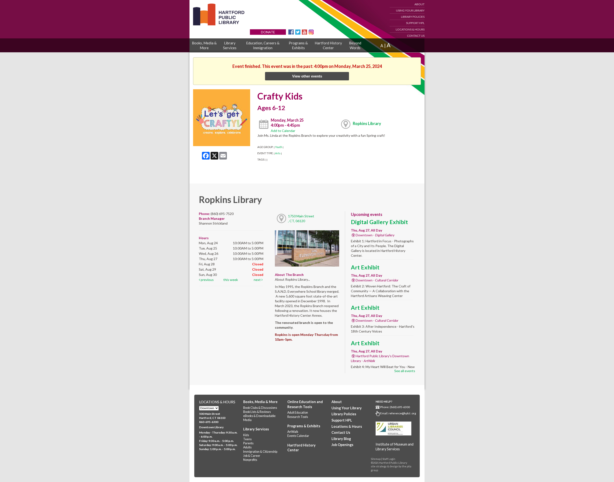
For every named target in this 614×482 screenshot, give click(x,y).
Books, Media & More (204, 45)
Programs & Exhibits (298, 45)
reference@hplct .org (402, 413)
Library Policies (413, 16)
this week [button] (230, 280)
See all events (404, 371)
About (419, 4)
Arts (278, 153)
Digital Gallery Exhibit (379, 222)
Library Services (229, 45)
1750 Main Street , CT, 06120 (301, 218)
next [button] (257, 280)
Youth (278, 147)
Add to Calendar (283, 131)
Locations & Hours (410, 29)
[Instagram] (311, 32)
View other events (307, 76)
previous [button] (207, 280)
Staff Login (388, 458)
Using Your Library (410, 10)
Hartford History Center (328, 45)
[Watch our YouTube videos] (304, 32)
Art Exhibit (365, 267)
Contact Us (416, 35)
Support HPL (415, 23)
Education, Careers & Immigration (262, 45)
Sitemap (376, 458)
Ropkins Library (367, 123)
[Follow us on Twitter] (298, 32)
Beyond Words (355, 45)
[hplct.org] (218, 14)
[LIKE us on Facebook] (291, 32)
